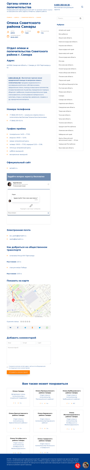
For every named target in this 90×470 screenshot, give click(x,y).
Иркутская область (65, 38)
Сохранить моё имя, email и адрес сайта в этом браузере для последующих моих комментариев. (27, 367)
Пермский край (64, 80)
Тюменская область (66, 123)
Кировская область (65, 45)
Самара (61, 96)
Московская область (66, 65)
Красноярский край (66, 53)
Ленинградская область (67, 57)
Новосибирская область (67, 72)
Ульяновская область (66, 130)
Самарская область (65, 99)
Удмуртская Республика (67, 126)
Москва (61, 61)
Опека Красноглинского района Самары (18, 414)
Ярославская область (66, 148)
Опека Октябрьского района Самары (18, 439)
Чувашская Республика (67, 144)
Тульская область (65, 119)
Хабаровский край (65, 134)
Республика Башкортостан (68, 84)
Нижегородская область (67, 69)
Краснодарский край (66, 49)
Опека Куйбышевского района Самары (72, 392)
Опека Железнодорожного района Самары (72, 414)
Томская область (64, 115)
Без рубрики (63, 34)
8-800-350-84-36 (62, 5)
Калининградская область (68, 42)
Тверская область (65, 111)
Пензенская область (66, 76)
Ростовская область (66, 88)
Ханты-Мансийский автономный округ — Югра (68, 139)
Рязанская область (65, 92)
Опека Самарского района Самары (45, 439)
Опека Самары (18, 391)
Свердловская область (67, 107)
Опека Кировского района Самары (45, 414)
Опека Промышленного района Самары (45, 392)
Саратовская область (66, 103)
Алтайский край (64, 30)
